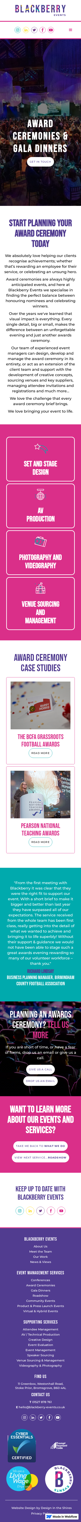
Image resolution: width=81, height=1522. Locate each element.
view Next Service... (41, 1157)
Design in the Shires (56, 1508)
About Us (40, 1246)
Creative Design (40, 1340)
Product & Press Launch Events (40, 1306)
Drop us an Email (40, 1081)
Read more (40, 753)
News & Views (40, 1262)
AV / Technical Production (40, 1334)
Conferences (40, 1280)
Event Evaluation (40, 1345)
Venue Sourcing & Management (41, 1360)
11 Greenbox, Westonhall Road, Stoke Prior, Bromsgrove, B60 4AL (40, 1386)
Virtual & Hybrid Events (40, 1311)
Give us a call (40, 1069)
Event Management (40, 1350)
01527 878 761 (40, 1402)
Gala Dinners (40, 1290)
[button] (70, 30)
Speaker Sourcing (40, 1355)
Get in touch (40, 161)
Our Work (40, 1257)
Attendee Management (40, 1329)
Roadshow (40, 1296)
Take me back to (40, 1146)
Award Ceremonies (40, 1285)
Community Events (40, 1301)
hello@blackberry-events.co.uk (40, 1407)
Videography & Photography (40, 1365)
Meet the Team (40, 1251)
